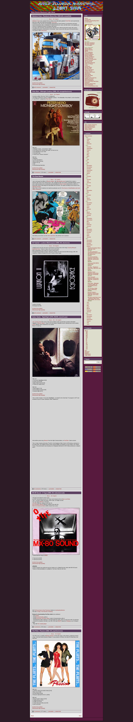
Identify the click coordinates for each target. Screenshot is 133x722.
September (89, 148)
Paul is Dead (63, 184)
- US (53, 19)
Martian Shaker (88, 55)
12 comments (37, 488)
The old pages (88, 45)
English (57, 19)
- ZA (86, 348)
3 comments (37, 172)
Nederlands (88, 354)
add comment (37, 87)
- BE (86, 333)
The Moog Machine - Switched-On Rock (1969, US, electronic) (94, 253)
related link (52, 87)
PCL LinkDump (89, 52)
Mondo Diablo (50, 181)
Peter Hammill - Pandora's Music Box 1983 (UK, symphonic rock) (93, 278)
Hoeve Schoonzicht (90, 125)
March (88, 142)
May (88, 154)
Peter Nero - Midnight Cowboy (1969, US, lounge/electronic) (93, 284)
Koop (86, 65)
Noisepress (88, 76)
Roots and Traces (89, 69)
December (89, 165)
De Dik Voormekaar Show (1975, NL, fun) (94, 248)
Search (87, 359)
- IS (86, 340)
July (88, 140)
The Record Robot (89, 56)
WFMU (86, 51)
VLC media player (42, 623)
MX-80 (41, 501)
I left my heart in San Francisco (42, 610)
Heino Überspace (89, 80)
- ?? (86, 349)
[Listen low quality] (37, 82)
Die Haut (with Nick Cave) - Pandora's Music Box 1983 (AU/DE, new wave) (94, 298)
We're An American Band (38, 505)
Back (32, 715)
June (88, 153)
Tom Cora (54, 22)
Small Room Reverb (90, 62)
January (89, 182)
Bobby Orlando (50, 635)
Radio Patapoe (88, 128)
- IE (86, 338)
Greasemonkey (40, 617)
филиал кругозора (90, 72)
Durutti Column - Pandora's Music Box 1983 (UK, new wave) (93, 293)
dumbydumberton (60, 610)
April (88, 156)
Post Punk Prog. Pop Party (91, 81)
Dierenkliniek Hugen (90, 127)
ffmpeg (68, 621)
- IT (86, 341)
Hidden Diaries (88, 70)
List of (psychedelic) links (91, 86)
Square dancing (89, 58)
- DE (86, 335)
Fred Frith (68, 20)
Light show (88, 355)
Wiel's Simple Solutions (91, 124)
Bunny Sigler (41, 323)
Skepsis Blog (88, 129)
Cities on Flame (89, 63)
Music (50, 19)
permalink (45, 87)
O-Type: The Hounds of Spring (45, 611)
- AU (86, 331)
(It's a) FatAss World (37, 504)
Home (86, 18)
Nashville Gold (36, 249)
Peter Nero (48, 99)
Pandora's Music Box (90, 83)
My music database (90, 42)
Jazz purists (35, 321)
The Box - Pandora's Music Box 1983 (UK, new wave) (94, 268)
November (89, 167)
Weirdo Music (88, 48)
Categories (88, 328)
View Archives (88, 136)
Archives (88, 133)
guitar (33, 324)
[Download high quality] (38, 84)
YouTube (66, 440)
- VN (86, 347)
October (89, 146)
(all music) (44, 30)
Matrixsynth (88, 74)
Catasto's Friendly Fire (90, 77)
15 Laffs (34, 503)
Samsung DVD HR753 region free (93, 264)
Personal (87, 351)
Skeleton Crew (36, 20)
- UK (86, 344)
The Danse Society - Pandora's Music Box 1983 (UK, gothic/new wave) (93, 258)
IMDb (46, 555)
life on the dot (88, 61)
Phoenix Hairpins (89, 54)
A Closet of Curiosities (90, 59)
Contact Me (88, 19)
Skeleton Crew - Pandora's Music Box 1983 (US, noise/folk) (93, 273)
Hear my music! (89, 24)
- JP (86, 342)
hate (40, 321)
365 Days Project (36, 186)
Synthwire (87, 73)
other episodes (51, 235)
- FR (86, 336)
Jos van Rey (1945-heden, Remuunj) (92, 289)
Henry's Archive (89, 60)
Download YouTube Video (42, 618)
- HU (54, 320)
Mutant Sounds (89, 49)
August (89, 139)
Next (80, 715)
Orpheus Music (89, 53)
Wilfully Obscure (89, 79)
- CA (86, 334)
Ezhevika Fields (89, 75)
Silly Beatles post (60, 181)
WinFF (59, 621)
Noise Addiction (89, 84)
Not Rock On (88, 68)
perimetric (87, 66)
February (89, 143)
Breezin (46, 440)
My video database (89, 44)
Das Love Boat (66, 499)
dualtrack (87, 82)
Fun (86, 350)
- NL (86, 343)
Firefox (37, 615)
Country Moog (71, 247)
